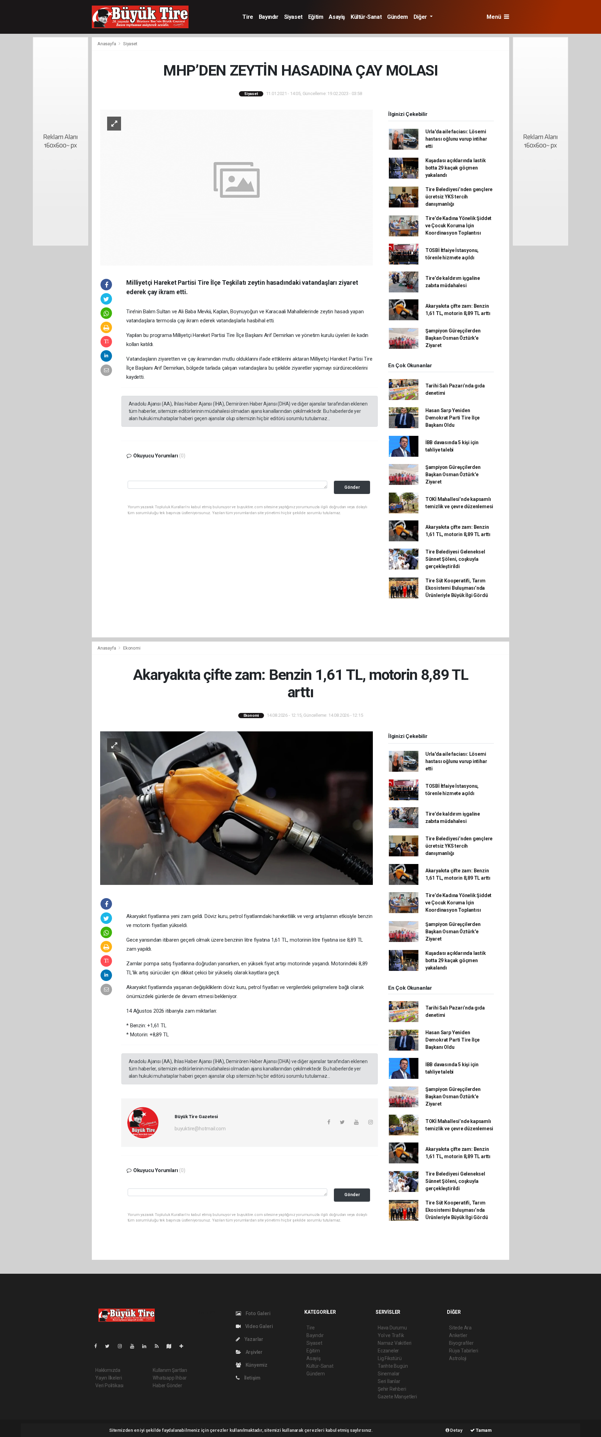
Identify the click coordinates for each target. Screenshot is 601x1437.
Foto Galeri (258, 1313)
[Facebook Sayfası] (98, 1346)
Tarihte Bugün (393, 1366)
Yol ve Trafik (391, 1335)
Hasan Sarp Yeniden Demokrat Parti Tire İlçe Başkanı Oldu (452, 418)
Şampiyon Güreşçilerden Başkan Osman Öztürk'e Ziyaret (453, 338)
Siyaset (293, 17)
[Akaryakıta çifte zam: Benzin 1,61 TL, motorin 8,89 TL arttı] (236, 807)
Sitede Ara (460, 1327)
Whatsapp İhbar (169, 1378)
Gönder (352, 487)
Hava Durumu (392, 1327)
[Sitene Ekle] (184, 1346)
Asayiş (337, 17)
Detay (456, 1430)
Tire (247, 17)
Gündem (397, 17)
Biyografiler (461, 1343)
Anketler (458, 1335)
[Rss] (159, 1346)
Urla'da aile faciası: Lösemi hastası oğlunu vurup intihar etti (456, 139)
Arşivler (254, 1352)
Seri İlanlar (389, 1381)
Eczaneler (388, 1350)
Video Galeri (258, 1326)
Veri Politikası (109, 1385)
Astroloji (457, 1358)
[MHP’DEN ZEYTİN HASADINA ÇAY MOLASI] (236, 187)
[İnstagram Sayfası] (123, 1346)
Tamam (483, 1430)
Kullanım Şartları (170, 1370)
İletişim (252, 1378)
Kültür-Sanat (366, 17)
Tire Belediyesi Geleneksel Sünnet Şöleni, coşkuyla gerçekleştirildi (455, 559)
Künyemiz (256, 1365)
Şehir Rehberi (392, 1389)
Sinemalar (389, 1373)
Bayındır (269, 17)
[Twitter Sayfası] (110, 1346)
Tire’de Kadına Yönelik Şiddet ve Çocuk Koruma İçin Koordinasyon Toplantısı (458, 225)
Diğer (421, 17)
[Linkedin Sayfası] (147, 1346)
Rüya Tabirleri (463, 1350)
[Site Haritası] (172, 1346)
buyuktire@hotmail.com (200, 1128)
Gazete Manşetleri (397, 1396)
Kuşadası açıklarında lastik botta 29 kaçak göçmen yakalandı (455, 168)
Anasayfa (107, 43)
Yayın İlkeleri (108, 1378)
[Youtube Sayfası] (135, 1346)
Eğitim (315, 17)
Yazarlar (253, 1339)
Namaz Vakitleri (394, 1343)
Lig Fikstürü (390, 1358)
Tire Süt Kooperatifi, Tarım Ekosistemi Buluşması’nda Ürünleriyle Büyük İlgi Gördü (456, 588)
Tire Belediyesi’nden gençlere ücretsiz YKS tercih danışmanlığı (458, 197)
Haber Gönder (167, 1385)
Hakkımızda (107, 1370)
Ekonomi (132, 648)
